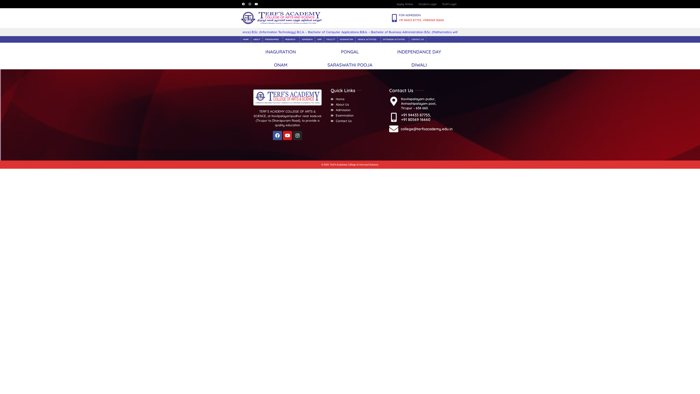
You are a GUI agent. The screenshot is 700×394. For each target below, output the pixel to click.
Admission (307, 39)
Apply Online (405, 4)
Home (246, 39)
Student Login (428, 4)
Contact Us (417, 39)
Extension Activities (394, 39)
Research (290, 39)
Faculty (330, 39)
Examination (346, 39)
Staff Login (449, 4)
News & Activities (367, 39)
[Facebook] (243, 4)
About (256, 39)
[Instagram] (249, 4)
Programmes (272, 39)
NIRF (319, 39)
